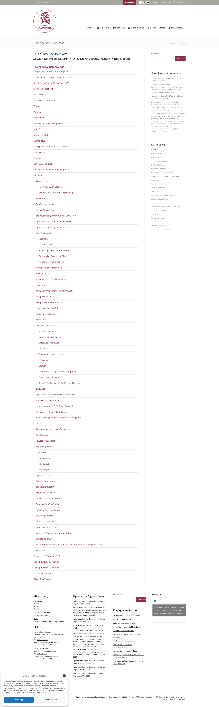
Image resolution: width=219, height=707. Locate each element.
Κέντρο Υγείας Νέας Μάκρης (49, 302)
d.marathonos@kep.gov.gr (49, 656)
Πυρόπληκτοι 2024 (158, 210)
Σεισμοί (42, 365)
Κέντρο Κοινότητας (45, 296)
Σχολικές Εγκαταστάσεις (47, 400)
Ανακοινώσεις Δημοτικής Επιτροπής (53, 429)
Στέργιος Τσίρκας (44, 515)
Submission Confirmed (44, 100)
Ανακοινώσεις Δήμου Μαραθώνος (49, 123)
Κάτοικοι (37, 175)
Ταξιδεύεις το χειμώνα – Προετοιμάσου (57, 371)
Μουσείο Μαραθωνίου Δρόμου (125, 619)
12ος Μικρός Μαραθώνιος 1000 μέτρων (51, 71)
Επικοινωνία (39, 152)
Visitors (37, 106)
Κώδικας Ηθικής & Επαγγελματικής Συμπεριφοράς (57, 417)
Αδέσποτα (44, 238)
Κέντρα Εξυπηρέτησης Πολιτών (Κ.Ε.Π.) (54, 290)
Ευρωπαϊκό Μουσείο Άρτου (123, 631)
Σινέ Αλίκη (40, 388)
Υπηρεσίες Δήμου (44, 538)
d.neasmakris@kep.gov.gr (48, 642)
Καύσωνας (43, 348)
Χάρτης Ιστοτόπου (42, 573)
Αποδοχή (19, 700)
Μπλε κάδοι (41, 319)
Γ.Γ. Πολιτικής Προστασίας (123, 641)
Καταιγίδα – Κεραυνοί (49, 342)
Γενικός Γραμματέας (45, 440)
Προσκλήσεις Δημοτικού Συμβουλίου (165, 206)
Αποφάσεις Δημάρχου (160, 161)
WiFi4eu (37, 112)
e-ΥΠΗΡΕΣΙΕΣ (39, 94)
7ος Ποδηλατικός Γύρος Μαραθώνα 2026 (52, 77)
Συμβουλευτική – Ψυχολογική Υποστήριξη (55, 394)
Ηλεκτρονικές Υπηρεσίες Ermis (125, 651)
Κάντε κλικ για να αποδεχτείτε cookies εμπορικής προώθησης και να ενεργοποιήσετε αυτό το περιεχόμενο (169, 610)
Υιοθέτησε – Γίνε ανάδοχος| (51, 262)
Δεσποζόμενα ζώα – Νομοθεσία (54, 250)
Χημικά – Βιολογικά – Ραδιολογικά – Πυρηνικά (60, 383)
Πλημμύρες (44, 360)
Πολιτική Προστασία (46, 325)
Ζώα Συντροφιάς (44, 233)
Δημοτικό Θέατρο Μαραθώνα (124, 623)
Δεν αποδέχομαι (50, 700)
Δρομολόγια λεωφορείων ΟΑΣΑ (51, 227)
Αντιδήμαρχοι (42, 435)
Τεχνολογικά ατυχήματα (50, 377)
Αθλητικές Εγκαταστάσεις (51, 186)
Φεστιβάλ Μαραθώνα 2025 (46, 561)
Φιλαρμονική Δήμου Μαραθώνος (51, 412)
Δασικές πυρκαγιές (48, 331)
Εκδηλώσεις (39, 140)
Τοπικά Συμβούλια (45, 521)
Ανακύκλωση (156, 157)
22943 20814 (42, 640)
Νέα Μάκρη (44, 469)
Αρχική (36, 129)
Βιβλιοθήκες (42, 198)
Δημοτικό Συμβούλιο (46, 492)
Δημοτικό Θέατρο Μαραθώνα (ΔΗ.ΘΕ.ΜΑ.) (56, 215)
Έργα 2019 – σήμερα (42, 163)
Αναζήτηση (38, 117)
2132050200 (42, 653)
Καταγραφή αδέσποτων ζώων (53, 256)
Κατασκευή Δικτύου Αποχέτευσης (52, 279)
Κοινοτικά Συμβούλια (159, 199)
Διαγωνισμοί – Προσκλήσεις (49, 498)
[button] (64, 676)
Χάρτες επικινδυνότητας (161, 229)
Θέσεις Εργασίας (158, 187)
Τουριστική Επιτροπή (46, 527)
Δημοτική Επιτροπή (45, 486)
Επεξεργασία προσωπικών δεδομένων (51, 146)
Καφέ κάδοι (41, 285)
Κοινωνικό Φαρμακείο (46, 314)
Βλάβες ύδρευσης (158, 165)
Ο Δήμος (37, 423)
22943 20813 (42, 637)
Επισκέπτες (39, 158)
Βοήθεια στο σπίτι (45, 204)
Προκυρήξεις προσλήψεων (48, 510)
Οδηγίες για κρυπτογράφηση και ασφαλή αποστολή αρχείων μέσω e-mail (67, 544)
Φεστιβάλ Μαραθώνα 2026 (46, 567)
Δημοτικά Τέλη (43, 475)
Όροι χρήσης (39, 550)
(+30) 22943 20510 (40, 615)
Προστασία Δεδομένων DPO (46, 556)
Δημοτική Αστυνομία (46, 481)
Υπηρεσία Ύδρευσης (159, 225)
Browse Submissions (43, 88)
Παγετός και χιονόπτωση (51, 354)
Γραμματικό (44, 458)
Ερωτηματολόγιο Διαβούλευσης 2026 (51, 169)
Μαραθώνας (44, 463)
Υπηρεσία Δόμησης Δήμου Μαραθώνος (54, 533)
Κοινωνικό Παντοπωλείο (47, 308)
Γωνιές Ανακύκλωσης (46, 210)
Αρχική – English (40, 135)
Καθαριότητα (42, 273)
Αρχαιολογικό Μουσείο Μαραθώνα (126, 627)
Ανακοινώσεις (156, 153)
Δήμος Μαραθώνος (45, 446)
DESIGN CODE (180, 699)
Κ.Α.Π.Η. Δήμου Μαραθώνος (49, 267)
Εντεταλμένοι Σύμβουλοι (47, 504)
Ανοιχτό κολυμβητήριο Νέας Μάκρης (56, 192)
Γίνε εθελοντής (45, 244)
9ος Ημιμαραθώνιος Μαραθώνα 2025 (51, 83)
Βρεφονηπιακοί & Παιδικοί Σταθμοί (56, 406)
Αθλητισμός (42, 181)
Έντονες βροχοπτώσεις (50, 337)
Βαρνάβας (43, 452)
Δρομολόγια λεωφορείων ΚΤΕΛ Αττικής (54, 221)
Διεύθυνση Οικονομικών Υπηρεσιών (165, 176)
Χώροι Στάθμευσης (42, 579)
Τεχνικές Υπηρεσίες (159, 218)
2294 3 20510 (41, 2)
